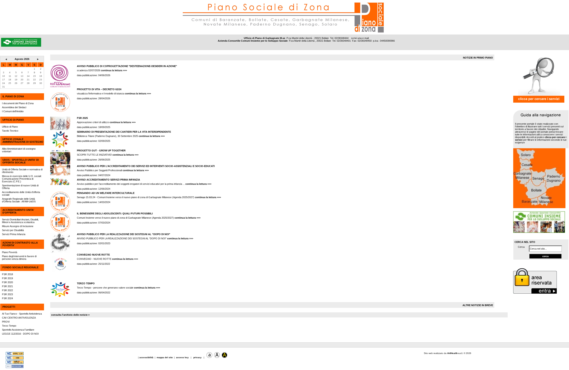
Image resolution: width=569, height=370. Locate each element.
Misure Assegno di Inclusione (17, 226)
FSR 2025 (82, 118)
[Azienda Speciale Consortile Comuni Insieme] (539, 232)
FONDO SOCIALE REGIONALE (20, 267)
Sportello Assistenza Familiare (18, 329)
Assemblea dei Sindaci (14, 107)
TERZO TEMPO (86, 283)
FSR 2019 (7, 278)
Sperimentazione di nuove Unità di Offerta (20, 186)
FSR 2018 (7, 274)
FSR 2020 (7, 282)
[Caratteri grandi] (217, 357)
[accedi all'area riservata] (535, 293)
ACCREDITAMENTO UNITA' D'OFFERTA (18, 211)
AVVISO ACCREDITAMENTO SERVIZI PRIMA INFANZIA (108, 179)
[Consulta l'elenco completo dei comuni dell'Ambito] (539, 207)
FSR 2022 (7, 290)
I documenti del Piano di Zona (18, 103)
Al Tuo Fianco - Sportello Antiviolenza (22, 313)
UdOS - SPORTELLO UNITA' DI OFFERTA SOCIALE (20, 161)
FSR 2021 (7, 286)
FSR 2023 (7, 294)
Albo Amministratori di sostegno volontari (19, 150)
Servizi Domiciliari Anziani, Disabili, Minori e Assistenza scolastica (20, 221)
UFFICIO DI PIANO (13, 119)
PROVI (6, 321)
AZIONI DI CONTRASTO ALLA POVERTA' (20, 244)
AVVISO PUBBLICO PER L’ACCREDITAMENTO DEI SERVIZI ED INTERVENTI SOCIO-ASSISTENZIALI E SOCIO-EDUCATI (146, 166)
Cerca (521, 247)
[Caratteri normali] (209, 357)
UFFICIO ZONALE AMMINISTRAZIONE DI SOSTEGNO (22, 140)
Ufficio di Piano (10, 126)
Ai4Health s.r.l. (455, 353)
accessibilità (146, 357)
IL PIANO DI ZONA (13, 96)
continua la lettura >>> (114, 70)
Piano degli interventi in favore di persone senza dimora (19, 257)
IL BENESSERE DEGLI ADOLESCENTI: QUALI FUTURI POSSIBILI (115, 213)
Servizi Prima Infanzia (13, 234)
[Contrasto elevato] (224, 357)
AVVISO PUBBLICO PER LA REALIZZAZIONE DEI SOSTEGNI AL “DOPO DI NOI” (123, 234)
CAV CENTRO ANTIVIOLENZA (19, 317)
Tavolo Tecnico (10, 130)
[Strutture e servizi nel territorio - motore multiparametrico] (538, 101)
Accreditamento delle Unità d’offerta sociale (21, 193)
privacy (197, 357)
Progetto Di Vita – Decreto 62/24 (99, 89)
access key (182, 357)
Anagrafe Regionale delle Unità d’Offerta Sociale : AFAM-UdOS (19, 200)
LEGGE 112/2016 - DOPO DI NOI (20, 333)
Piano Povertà (9, 252)
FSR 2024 (7, 298)
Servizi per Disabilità (13, 230)
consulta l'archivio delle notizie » (70, 314)
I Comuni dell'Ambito (13, 111)
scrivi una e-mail (360, 38)
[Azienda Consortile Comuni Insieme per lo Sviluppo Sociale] (68, 26)
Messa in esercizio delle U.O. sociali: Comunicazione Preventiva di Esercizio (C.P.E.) (22, 179)
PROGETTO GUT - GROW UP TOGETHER (101, 150)
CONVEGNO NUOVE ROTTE (93, 254)
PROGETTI (8, 306)
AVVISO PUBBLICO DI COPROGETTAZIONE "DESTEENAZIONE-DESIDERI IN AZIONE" (127, 66)
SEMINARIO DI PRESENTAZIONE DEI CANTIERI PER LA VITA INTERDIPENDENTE (124, 131)
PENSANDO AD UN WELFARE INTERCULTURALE (105, 193)
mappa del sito (165, 357)
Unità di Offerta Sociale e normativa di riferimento (22, 170)
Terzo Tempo (9, 325)
